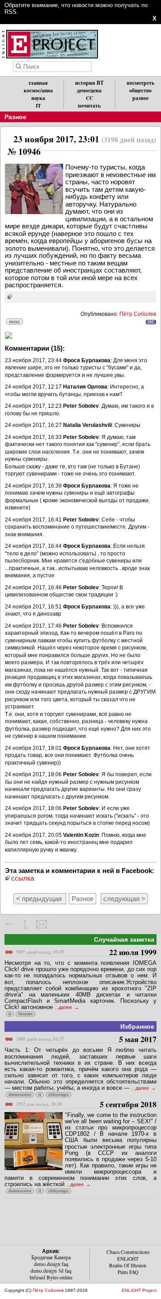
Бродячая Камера (51, 1257)
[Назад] (10, 924)
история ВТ (89, 83)
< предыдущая (40, 898)
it (9, 1014)
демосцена (89, 90)
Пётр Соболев (137, 314)
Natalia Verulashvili (87, 425)
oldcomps (58, 1094)
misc (14, 321)
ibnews (25, 1014)
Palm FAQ (128, 1272)
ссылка (22, 878)
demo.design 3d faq (51, 1270)
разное (140, 98)
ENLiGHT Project (139, 1290)
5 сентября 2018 (86, 1105)
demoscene (19, 1094)
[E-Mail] (41, 924)
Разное (15, 116)
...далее (64, 1007)
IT (38, 105)
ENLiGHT (128, 1258)
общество (140, 90)
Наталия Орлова (85, 387)
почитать (89, 105)
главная (38, 83)
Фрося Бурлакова (86, 360)
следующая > (124, 898)
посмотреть (140, 83)
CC (89, 98)
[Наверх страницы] (25, 924)
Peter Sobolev (81, 406)
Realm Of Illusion (127, 1265)
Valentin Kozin (81, 835)
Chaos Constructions (127, 1252)
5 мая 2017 (86, 1039)
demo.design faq (51, 1264)
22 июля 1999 (86, 952)
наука (38, 98)
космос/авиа (38, 90)
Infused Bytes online (51, 1277)
